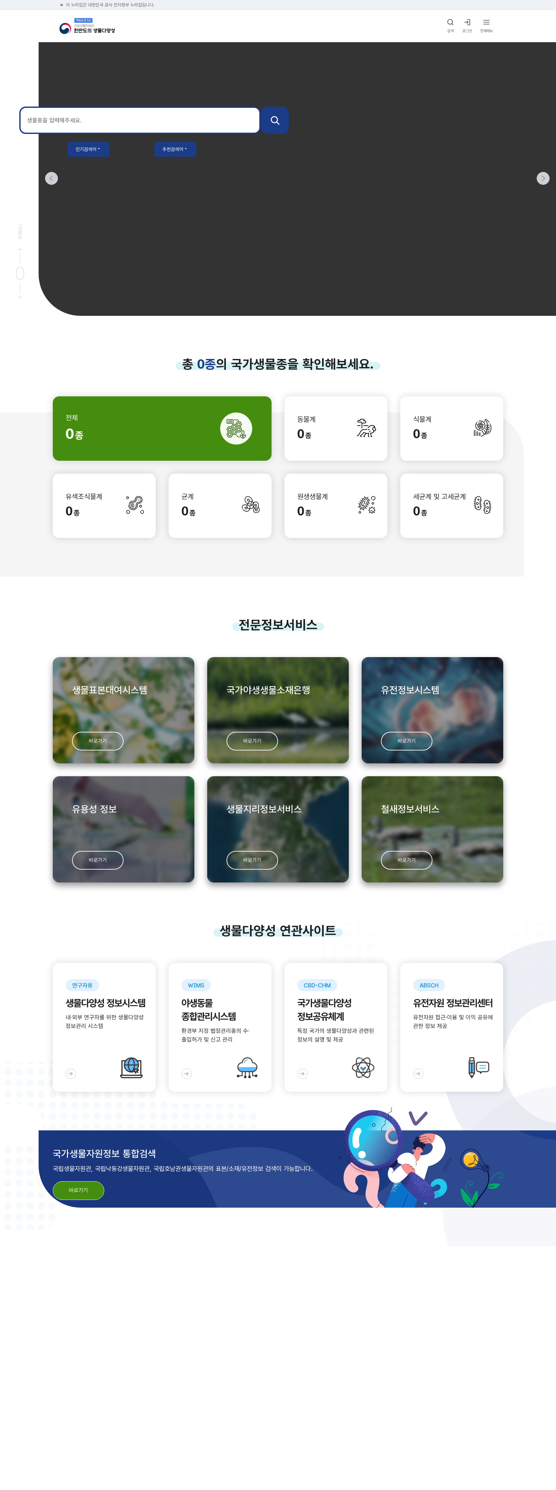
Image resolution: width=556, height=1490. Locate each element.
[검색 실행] (275, 120)
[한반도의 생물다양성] (87, 26)
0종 (206, 364)
